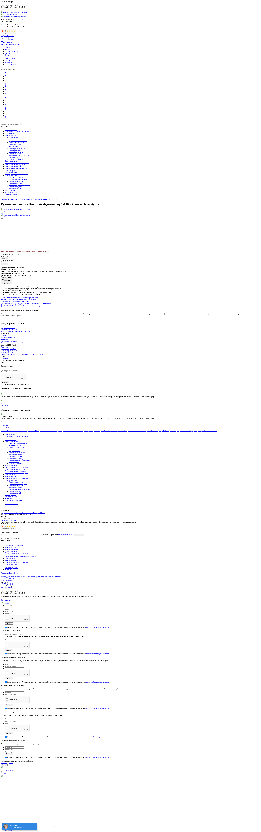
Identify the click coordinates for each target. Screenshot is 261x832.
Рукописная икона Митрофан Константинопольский (19, 343)
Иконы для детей (15, 188)
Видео (7, 57)
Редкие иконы (10, 170)
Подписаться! (79, 535)
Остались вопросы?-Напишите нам (7, 579)
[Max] (11, 39)
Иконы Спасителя (15, 153)
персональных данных (66, 535)
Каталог (8, 49)
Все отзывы (5, 406)
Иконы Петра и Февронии (14, 546)
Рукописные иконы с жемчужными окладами (20, 557)
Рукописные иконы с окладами (16, 166)
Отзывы (8, 53)
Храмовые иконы (11, 194)
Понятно (4, 765)
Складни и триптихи (16, 159)
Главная (7, 48)
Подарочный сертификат (13, 196)
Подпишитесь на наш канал (18, 12)
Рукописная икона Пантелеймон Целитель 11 (16, 331)
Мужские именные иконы (18, 141)
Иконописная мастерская (9, 199)
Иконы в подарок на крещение (19, 185)
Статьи (7, 60)
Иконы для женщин (16, 181)
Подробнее (4, 335)
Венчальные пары (11, 161)
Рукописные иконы (11, 137)
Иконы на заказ (10, 135)
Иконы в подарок (11, 176)
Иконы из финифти (11, 172)
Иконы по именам (11, 504)
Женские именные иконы (18, 139)
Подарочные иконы (16, 177)
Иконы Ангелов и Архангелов (19, 155)
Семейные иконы (15, 144)
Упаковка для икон (11, 192)
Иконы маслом (14, 157)
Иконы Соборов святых (17, 148)
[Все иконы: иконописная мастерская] (14, 16)
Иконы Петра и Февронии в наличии (18, 131)
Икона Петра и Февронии (18, 142)
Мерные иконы (14, 146)
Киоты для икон (10, 190)
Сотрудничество (10, 64)
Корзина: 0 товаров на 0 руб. (11, 44)
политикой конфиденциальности (97, 627)
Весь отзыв (5, 404)
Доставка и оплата (11, 51)
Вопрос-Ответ (10, 59)
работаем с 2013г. (19, 19)
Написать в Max (11, 14)
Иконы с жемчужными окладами (16, 168)
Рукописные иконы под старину (16, 165)
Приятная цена (10, 133)
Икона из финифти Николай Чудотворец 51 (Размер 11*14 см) (22, 354)
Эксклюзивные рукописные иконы (17, 163)
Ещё (9, 277)
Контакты (8, 62)
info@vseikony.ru (6, 588)
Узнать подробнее (7, 763)
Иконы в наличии (11, 130)
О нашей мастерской (26, 577)
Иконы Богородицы (16, 152)
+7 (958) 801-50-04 (7, 36)
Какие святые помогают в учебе (12, 520)
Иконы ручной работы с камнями (16, 174)
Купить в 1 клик (6, 266)
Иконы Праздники (15, 150)
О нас (7, 55)
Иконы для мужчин (16, 183)
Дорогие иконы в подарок (18, 179)
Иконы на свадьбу (15, 187)
